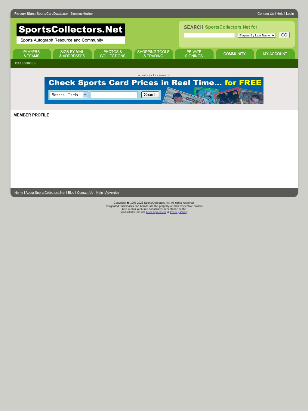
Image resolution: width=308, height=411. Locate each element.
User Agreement (156, 212)
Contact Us (265, 13)
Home (18, 192)
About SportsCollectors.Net (45, 192)
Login (290, 13)
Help (280, 13)
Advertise (112, 192)
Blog (71, 192)
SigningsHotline (81, 13)
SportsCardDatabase (52, 13)
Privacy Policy (178, 212)
